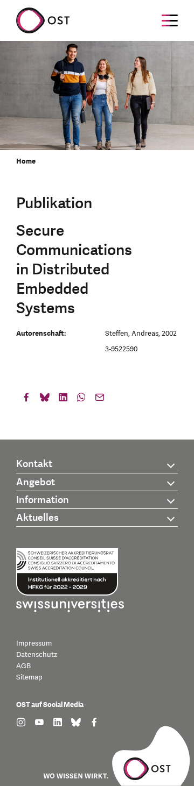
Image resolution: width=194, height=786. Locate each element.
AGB (23, 666)
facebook (26, 399)
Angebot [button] (35, 482)
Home (26, 161)
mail (100, 399)
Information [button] (42, 500)
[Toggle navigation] (170, 20)
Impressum (34, 643)
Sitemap (29, 677)
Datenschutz (36, 655)
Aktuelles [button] (37, 518)
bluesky (45, 399)
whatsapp (81, 399)
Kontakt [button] (34, 464)
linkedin (63, 399)
